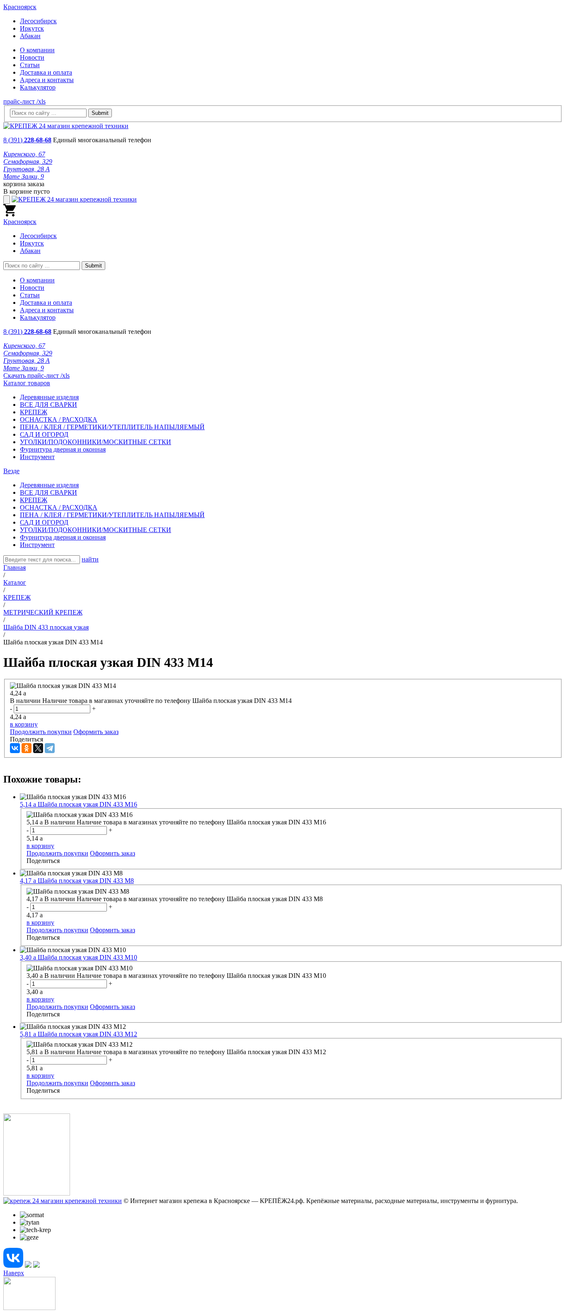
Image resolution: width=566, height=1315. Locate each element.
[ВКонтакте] (15, 748)
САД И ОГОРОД (44, 434)
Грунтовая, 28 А (26, 169)
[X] (38, 748)
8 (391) (27, 139)
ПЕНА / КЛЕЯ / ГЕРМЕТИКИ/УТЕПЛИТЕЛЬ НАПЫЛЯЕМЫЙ (112, 426)
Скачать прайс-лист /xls (36, 375)
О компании (37, 49)
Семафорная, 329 (27, 161)
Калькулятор (38, 87)
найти (90, 559)
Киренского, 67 (24, 154)
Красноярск (19, 6)
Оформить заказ (96, 731)
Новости (32, 57)
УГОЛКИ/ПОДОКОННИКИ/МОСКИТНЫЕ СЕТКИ (95, 441)
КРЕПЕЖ (33, 412)
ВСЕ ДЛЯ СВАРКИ (48, 404)
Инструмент (37, 456)
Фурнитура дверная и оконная (63, 449)
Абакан (30, 35)
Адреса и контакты (47, 79)
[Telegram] (50, 748)
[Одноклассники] (26, 748)
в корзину (24, 724)
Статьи (30, 64)
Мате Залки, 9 (23, 176)
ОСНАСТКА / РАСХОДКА (58, 419)
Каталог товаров (26, 382)
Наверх (13, 1272)
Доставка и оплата (46, 72)
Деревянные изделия (49, 397)
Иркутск (32, 28)
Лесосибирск (38, 20)
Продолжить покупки (41, 731)
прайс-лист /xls (24, 101)
